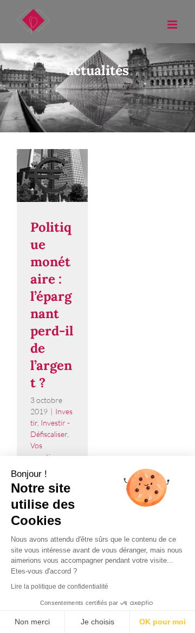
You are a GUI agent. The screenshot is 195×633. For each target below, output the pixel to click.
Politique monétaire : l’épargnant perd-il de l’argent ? (51, 305)
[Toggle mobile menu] (173, 24)
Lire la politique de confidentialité (59, 586)
